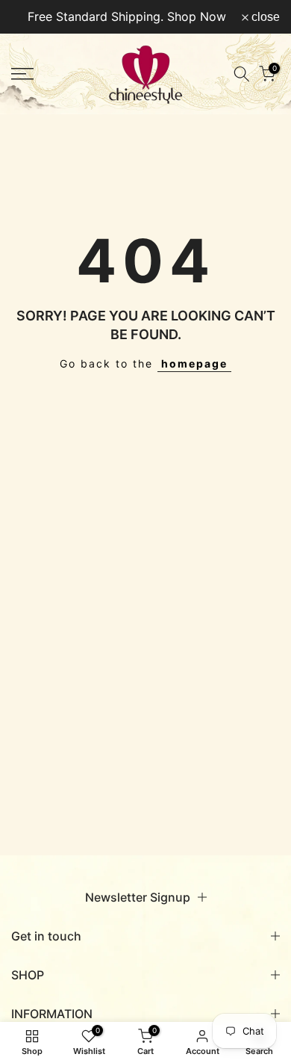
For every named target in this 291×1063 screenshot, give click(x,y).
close (264, 17)
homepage (194, 363)
